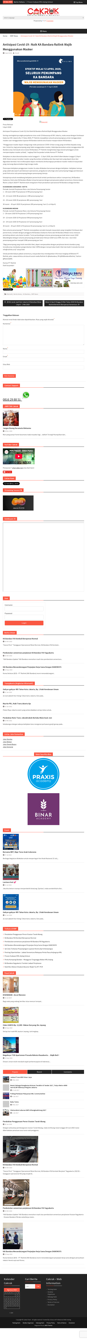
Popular (15, 1072)
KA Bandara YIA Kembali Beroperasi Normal (20, 639)
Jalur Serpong (8, 747)
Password (8, 613)
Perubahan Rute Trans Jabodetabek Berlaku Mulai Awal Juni (27, 718)
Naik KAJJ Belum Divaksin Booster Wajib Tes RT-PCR (24, 967)
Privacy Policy (52, 1299)
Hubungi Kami (52, 1297)
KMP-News (34, 294)
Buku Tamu (14, 1102)
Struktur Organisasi (28, 1323)
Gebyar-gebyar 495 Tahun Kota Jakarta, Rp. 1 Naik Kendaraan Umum (31, 689)
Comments (68, 1072)
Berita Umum (18, 294)
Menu (44, 31)
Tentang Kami (52, 1289)
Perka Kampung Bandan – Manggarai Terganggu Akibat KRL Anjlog (29, 960)
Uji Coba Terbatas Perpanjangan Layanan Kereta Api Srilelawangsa (29, 949)
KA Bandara (26, 294)
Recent (39, 1072)
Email (5, 356)
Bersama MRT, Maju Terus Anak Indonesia (19, 852)
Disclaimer (51, 1305)
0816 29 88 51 (12, 399)
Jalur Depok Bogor (9, 744)
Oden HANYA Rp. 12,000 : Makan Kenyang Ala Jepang (24, 1025)
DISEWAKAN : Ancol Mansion (14, 995)
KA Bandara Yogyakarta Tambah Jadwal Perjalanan (23, 963)
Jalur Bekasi (7, 742)
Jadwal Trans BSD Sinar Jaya (21, 1077)
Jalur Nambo (7, 739)
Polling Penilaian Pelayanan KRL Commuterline (27, 1094)
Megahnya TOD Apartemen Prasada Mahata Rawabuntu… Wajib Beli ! (31, 1055)
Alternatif (9, 294)
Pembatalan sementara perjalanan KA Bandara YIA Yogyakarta (28, 653)
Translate (49, 21)
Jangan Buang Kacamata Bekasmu (17, 428)
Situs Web (6, 364)
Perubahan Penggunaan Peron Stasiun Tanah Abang (23, 934)
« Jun (11, 1313)
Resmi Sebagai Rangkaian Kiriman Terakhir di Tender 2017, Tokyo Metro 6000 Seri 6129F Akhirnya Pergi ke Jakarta (38, 1086)
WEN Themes (48, 1325)
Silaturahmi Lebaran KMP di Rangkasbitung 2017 (28, 1110)
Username (9, 605)
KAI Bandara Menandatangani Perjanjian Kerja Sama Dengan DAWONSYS (32, 667)
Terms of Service (53, 1302)
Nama (5, 349)
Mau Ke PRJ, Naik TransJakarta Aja (17, 703)
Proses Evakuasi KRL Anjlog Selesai (17, 956)
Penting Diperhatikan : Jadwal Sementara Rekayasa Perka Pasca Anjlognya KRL (33, 952)
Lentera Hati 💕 (9, 882)
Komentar (6, 324)
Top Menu (79, 2)
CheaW (17, 53)
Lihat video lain (17, 468)
